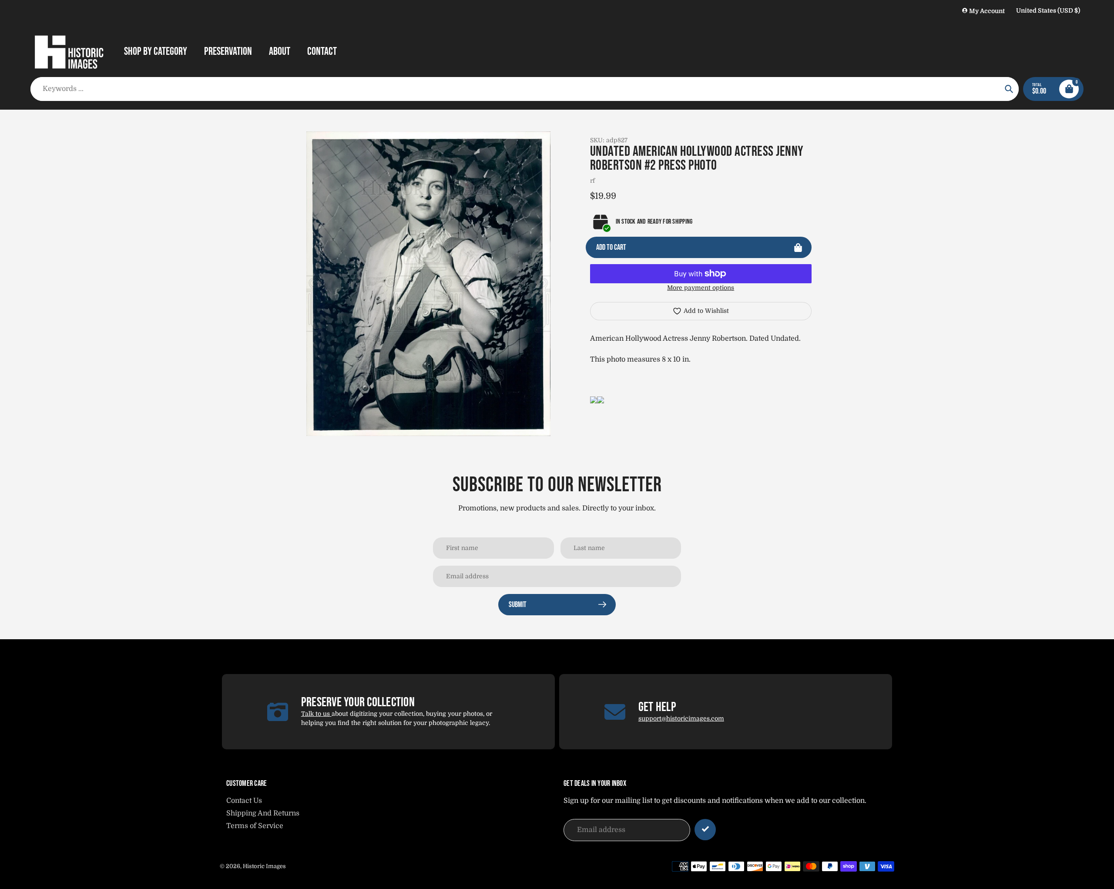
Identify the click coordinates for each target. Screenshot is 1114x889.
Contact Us (244, 801)
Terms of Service (254, 826)
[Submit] (705, 829)
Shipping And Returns (262, 813)
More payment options (700, 287)
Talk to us (316, 713)
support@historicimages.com (681, 718)
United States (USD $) (1048, 10)
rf (592, 180)
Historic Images (264, 866)
